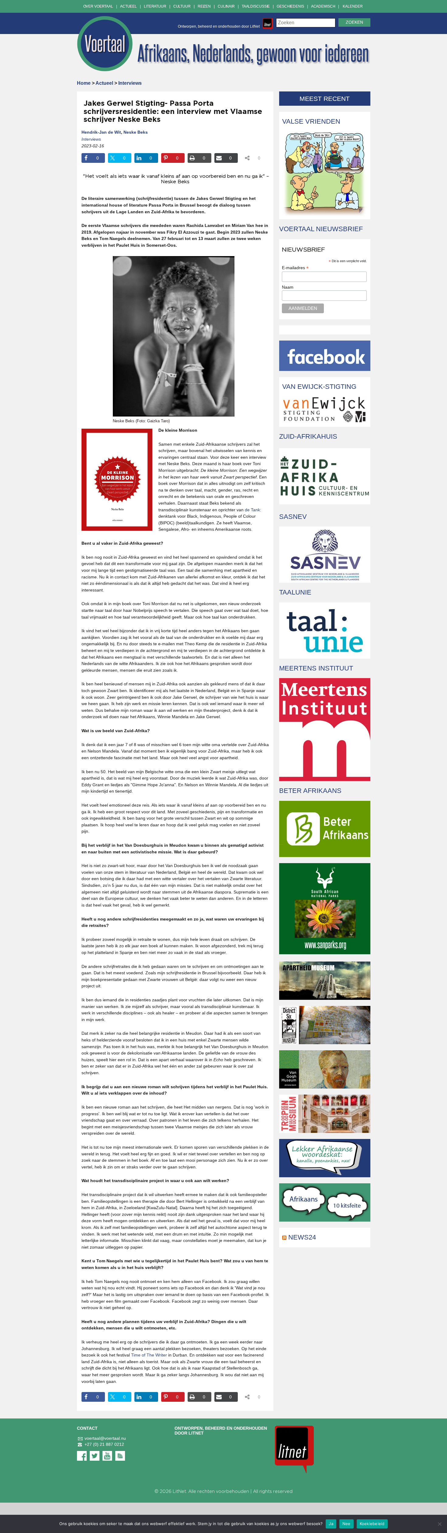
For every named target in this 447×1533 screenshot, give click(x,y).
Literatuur (155, 6)
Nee (346, 1523)
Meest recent (325, 98)
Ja (331, 1523)
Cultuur (182, 6)
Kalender (352, 6)
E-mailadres (295, 268)
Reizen (204, 6)
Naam (287, 287)
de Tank (252, 509)
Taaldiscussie (256, 6)
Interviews (130, 83)
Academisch (323, 6)
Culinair (226, 6)
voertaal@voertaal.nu (105, 1438)
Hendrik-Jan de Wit (101, 132)
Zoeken (354, 22)
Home (84, 83)
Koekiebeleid (372, 1523)
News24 (302, 1237)
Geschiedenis (290, 6)
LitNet (179, 1491)
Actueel (128, 6)
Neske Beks (135, 132)
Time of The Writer (149, 1355)
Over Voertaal (98, 6)
